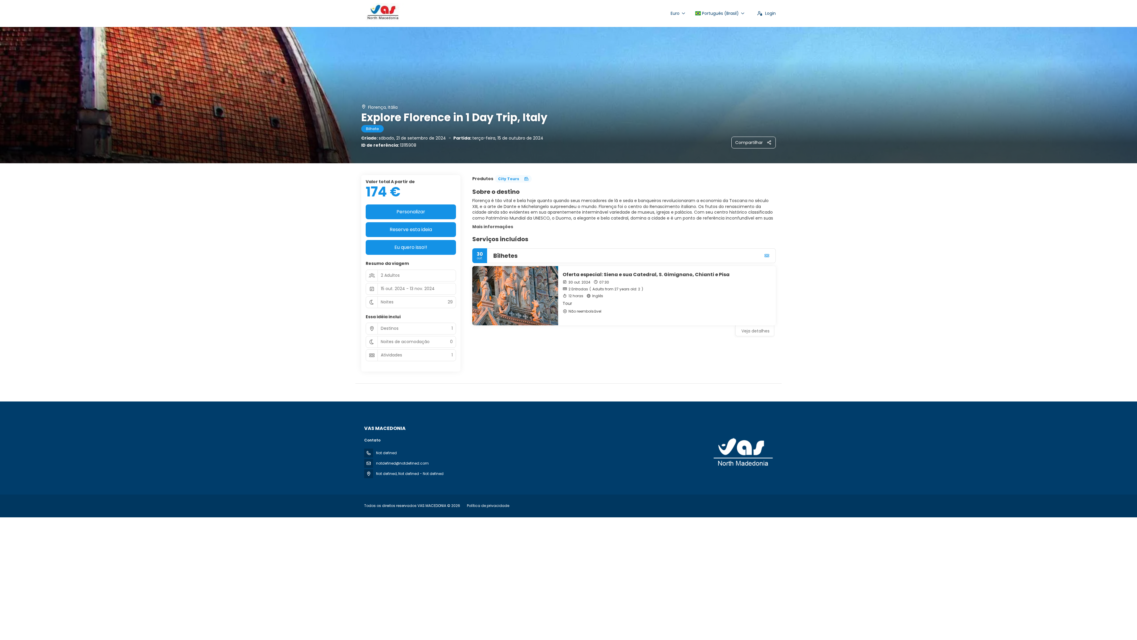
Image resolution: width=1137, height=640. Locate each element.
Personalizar (410, 211)
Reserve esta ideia (411, 229)
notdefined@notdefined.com (402, 463)
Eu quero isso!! (410, 247)
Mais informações (492, 227)
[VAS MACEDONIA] (742, 452)
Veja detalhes (755, 331)
